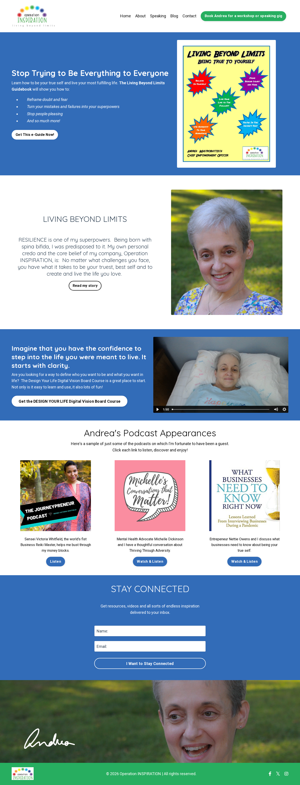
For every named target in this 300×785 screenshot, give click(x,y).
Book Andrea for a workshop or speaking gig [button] (243, 16)
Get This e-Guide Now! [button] (35, 135)
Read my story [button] (85, 286)
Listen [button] (55, 561)
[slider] (220, 409)
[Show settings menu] (284, 409)
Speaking (158, 16)
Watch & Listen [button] (150, 561)
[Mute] (276, 409)
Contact (189, 16)
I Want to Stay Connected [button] (150, 663)
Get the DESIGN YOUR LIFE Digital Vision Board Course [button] (69, 401)
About (140, 16)
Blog (174, 16)
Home (125, 16)
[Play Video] (157, 409)
